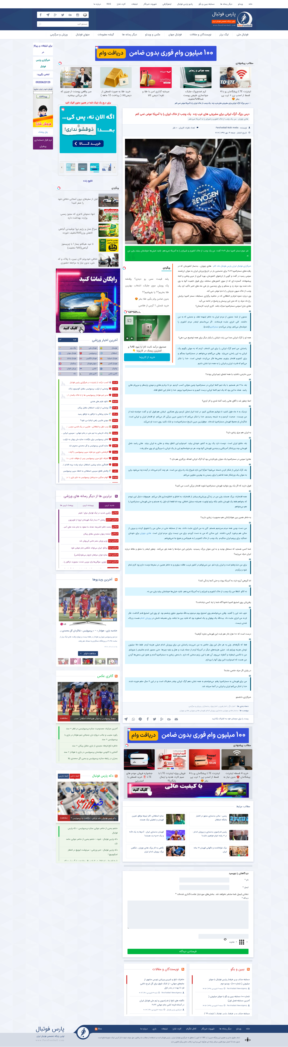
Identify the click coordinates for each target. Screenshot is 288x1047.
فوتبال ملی (242, 34)
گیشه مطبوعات (106, 34)
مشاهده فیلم (87, 653)
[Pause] (127, 338)
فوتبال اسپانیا (112, 358)
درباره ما (97, 4)
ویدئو (240, 4)
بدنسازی (219, 710)
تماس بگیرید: (43, 74)
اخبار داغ (232, 706)
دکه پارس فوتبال (102, 775)
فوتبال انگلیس (91, 358)
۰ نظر (175, 127)
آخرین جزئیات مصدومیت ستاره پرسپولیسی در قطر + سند (92, 728)
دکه (75, 373)
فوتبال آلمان (112, 363)
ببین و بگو (237, 969)
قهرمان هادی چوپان (197, 710)
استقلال (114, 353)
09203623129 (43, 82)
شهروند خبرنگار (150, 4)
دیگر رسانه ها (226, 4)
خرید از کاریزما (147, 357)
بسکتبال (73, 363)
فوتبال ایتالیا (71, 358)
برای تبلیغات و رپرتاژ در (43, 49)
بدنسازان (205, 706)
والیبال (114, 368)
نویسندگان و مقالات (200, 34)
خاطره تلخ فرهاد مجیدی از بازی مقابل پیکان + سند (95, 746)
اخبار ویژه (214, 706)
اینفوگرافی (166, 4)
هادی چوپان (145, 533)
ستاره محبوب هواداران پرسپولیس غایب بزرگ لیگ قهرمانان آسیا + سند (138, 13)
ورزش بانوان (71, 368)
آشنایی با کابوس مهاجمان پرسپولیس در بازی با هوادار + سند (91, 752)
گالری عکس (112, 373)
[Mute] (132, 338)
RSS (109, 4)
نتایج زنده (88, 181)
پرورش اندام (145, 618)
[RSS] (249, 969)
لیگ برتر (224, 34)
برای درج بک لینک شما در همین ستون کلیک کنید (88, 103)
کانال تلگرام (191, 1029)
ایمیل (245, 887)
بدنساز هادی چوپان (231, 710)
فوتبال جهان (175, 34)
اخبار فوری (223, 706)
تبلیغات (134, 4)
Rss (100, 1028)
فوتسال (114, 348)
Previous (62, 604)
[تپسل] (96, 47)
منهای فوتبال (83, 34)
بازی (154, 1029)
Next (114, 604)
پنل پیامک (43, 132)
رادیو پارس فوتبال (185, 4)
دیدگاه (245, 898)
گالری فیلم (92, 373)
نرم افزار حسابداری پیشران (43, 143)
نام (246, 879)
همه (74, 339)
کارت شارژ (121, 4)
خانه (250, 4)
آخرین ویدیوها (102, 579)
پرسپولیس (92, 353)
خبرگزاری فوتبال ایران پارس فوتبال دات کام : (231, 266)
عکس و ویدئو (152, 34)
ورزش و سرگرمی (59, 34)
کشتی (94, 368)
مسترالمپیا (213, 327)
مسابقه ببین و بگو (206, 4)
